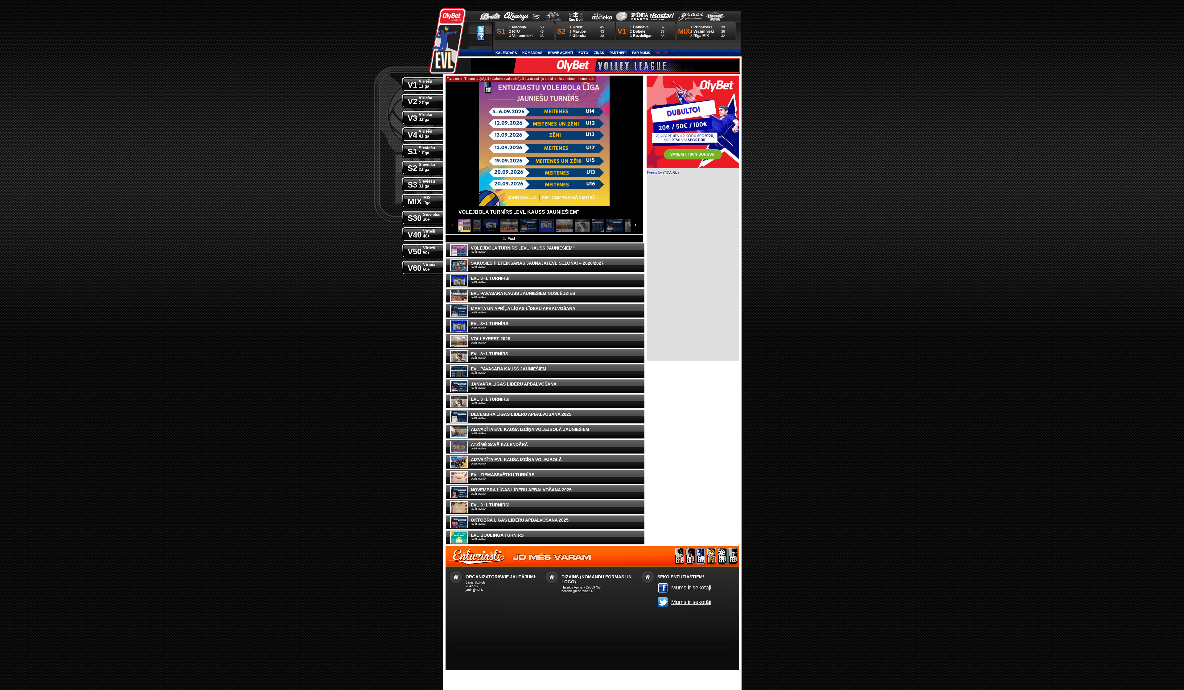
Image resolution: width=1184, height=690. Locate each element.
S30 (424, 217)
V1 (420, 84)
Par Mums (641, 53)
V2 (420, 101)
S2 (421, 167)
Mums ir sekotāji (691, 588)
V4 (420, 134)
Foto (583, 53)
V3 (420, 117)
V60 (421, 267)
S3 (421, 184)
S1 (421, 151)
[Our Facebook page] (480, 36)
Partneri (618, 53)
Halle (661, 53)
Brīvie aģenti (560, 53)
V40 (421, 234)
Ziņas (599, 53)
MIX (419, 201)
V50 (421, 251)
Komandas (532, 53)
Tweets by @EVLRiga (663, 172)
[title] (447, 41)
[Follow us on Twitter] (480, 29)
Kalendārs (506, 53)
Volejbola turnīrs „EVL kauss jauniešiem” (518, 212)
